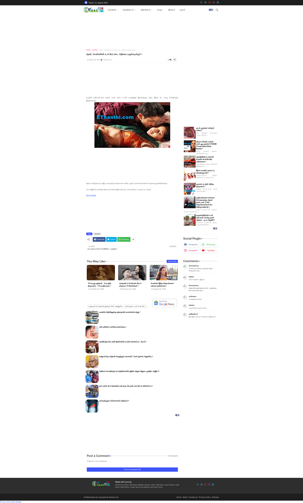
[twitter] (205, 2)
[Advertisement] (151, 30)
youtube (211, 250)
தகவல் (182, 10)
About (185, 497)
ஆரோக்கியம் (145, 10)
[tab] (112, 9)
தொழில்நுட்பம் (128, 10)
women (95, 50)
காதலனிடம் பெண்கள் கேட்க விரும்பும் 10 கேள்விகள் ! (130, 284)
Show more (172, 261)
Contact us (193, 497)
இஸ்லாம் (171, 10)
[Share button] (133, 239)
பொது (159, 10)
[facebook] (201, 2)
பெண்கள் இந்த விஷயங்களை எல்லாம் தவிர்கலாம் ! (162, 284)
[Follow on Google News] (164, 306)
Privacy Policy (205, 497)
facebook (193, 244)
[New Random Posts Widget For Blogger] (177, 415)
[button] (211, 10)
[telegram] (217, 2)
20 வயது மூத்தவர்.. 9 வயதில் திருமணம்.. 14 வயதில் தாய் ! (99, 284)
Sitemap (215, 497)
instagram (193, 250)
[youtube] (209, 2)
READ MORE (91, 196)
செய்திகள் (112, 10)
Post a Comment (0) (132, 469)
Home (88, 50)
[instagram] (213, 2)
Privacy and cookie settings (10, 502)
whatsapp (210, 244)
